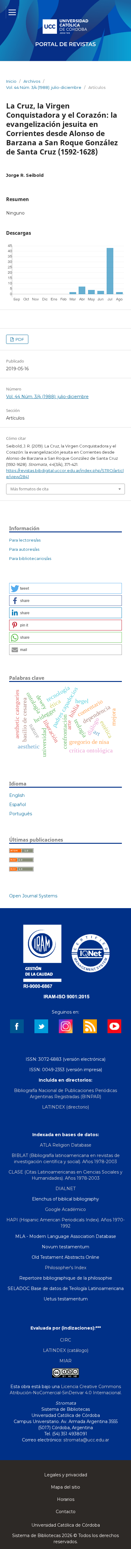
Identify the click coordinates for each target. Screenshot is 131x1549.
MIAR (65, 1361)
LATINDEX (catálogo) (65, 1350)
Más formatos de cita (29, 489)
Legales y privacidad (65, 1475)
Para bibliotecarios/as (30, 558)
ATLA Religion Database (65, 1145)
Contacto (66, 1511)
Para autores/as (24, 549)
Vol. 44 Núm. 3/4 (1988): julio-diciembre (43, 87)
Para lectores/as (25, 540)
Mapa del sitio (65, 1487)
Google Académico (65, 1209)
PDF (19, 339)
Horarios (65, 1499)
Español (17, 804)
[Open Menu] (12, 12)
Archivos (31, 81)
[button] (65, 588)
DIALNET (65, 1188)
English (17, 795)
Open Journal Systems (33, 896)
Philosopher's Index (65, 1267)
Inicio (11, 81)
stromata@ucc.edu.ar (86, 1440)
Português (20, 813)
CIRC (65, 1340)
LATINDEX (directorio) (65, 1107)
